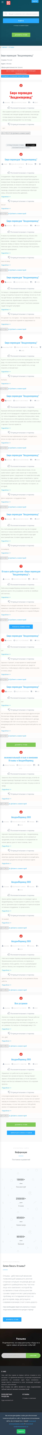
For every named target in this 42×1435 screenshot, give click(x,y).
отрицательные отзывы (15, 145)
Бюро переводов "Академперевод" (21, 159)
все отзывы (31, 145)
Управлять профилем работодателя (15, 76)
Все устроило (21, 1003)
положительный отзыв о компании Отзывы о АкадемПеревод (21, 759)
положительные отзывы (21, 147)
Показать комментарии (21, 627)
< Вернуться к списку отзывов (21, 1133)
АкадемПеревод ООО (21, 817)
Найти (21, 21)
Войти (35, 1)
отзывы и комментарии (21, 25)
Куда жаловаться (7, 1400)
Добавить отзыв (21, 35)
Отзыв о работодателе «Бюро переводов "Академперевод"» (21, 573)
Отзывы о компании (29, 1398)
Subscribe (33, 1355)
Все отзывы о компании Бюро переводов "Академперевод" (21, 72)
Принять (21, 1431)
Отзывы (11, 47)
